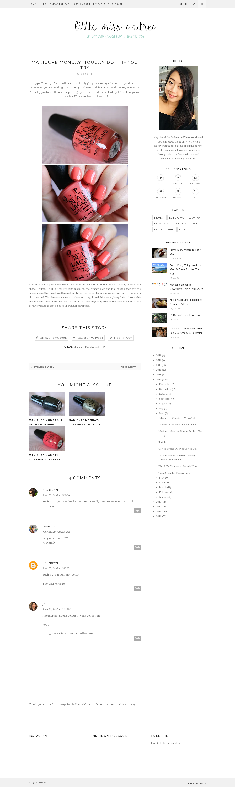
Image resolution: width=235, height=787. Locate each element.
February (164, 492)
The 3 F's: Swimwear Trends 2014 (177, 466)
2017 (158, 365)
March (163, 487)
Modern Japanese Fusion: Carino (177, 424)
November (165, 389)
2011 (158, 511)
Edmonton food (163, 223)
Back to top (196, 783)
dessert (171, 229)
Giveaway (181, 223)
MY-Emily (49, 542)
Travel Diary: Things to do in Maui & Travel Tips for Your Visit (185, 269)
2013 (158, 501)
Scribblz (163, 442)
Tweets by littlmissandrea (165, 743)
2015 (158, 374)
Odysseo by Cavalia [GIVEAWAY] (176, 418)
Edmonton (194, 217)
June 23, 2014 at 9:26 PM (56, 495)
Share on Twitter (90, 338)
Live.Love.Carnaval (60, 293)
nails (97, 346)
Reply (137, 511)
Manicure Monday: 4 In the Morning (45, 422)
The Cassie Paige (54, 583)
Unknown (50, 563)
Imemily (49, 526)
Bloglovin (161, 197)
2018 (158, 360)
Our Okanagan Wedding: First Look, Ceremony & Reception (186, 330)
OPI (103, 346)
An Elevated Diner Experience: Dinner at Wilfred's (186, 302)
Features (99, 4)
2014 (158, 379)
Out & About (81, 4)
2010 (159, 516)
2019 (158, 355)
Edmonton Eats (60, 4)
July (161, 408)
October (164, 393)
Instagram (195, 183)
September (165, 398)
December (165, 384)
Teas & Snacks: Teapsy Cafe (174, 472)
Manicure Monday (84, 346)
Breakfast (159, 217)
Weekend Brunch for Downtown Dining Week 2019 (186, 287)
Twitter (161, 183)
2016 (158, 369)
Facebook (178, 183)
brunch (158, 229)
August (163, 403)
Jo (44, 604)
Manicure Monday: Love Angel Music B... (86, 422)
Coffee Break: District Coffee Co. (177, 448)
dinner (182, 229)
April (162, 482)
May (161, 477)
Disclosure (115, 4)
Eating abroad (176, 217)
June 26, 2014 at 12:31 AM (56, 609)
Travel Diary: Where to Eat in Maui (185, 252)
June (161, 413)
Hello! (43, 4)
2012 (158, 506)
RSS (195, 197)
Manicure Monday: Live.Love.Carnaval (45, 457)
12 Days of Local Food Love (185, 315)
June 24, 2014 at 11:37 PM (56, 531)
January (163, 497)
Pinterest (178, 197)
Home (32, 4)
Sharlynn (50, 490)
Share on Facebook (53, 338)
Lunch (193, 223)
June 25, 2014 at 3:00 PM (56, 568)
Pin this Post (123, 338)
